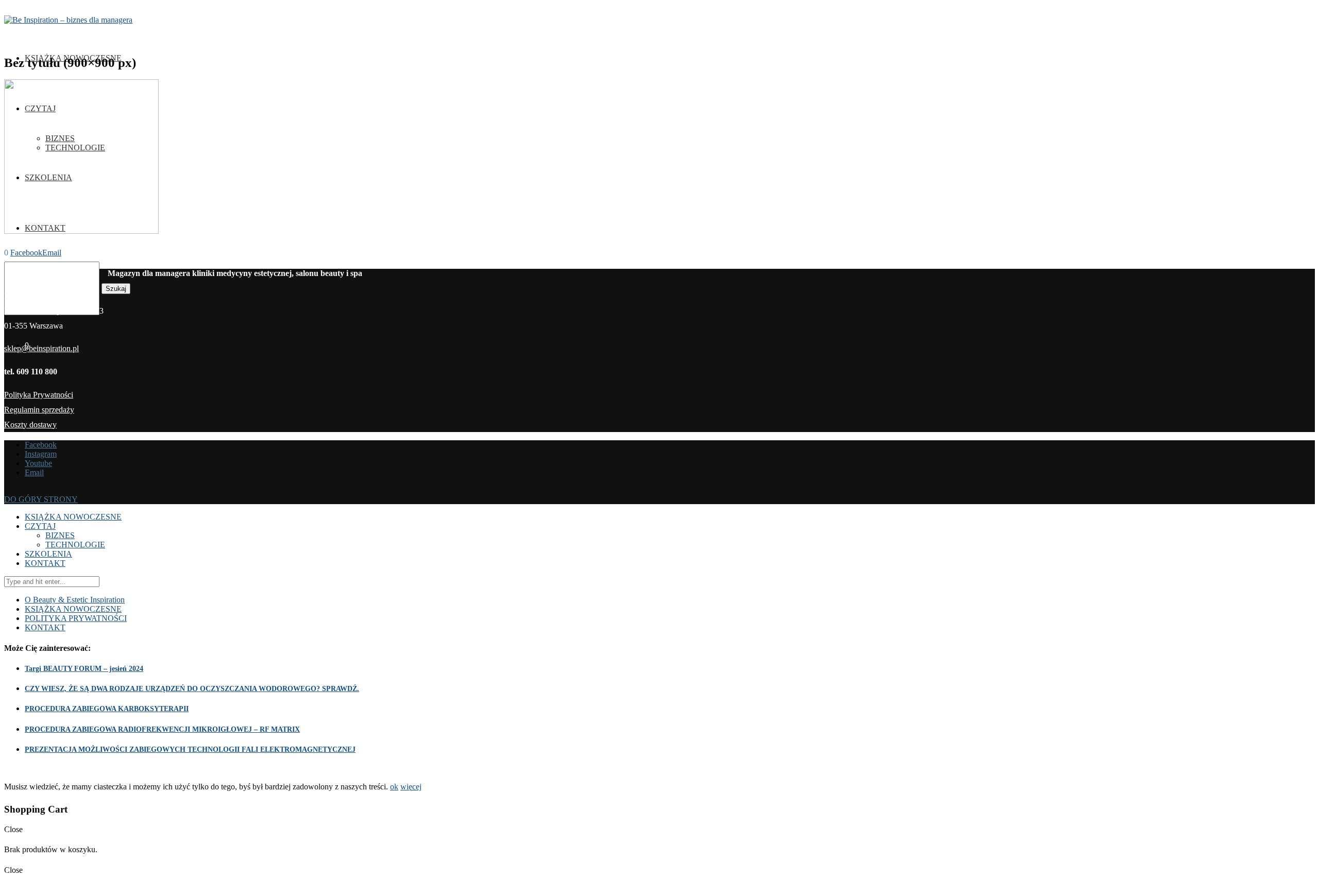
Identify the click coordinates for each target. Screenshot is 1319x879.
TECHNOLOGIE (75, 544)
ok (394, 786)
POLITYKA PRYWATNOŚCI (76, 618)
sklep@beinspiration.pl (41, 348)
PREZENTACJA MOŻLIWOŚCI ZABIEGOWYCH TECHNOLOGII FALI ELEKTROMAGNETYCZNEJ (190, 749)
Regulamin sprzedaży (39, 409)
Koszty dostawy (30, 424)
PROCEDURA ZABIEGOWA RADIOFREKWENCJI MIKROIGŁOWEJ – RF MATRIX (162, 729)
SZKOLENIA (48, 553)
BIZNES (60, 535)
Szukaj (116, 288)
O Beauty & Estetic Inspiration (75, 599)
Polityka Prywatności (38, 394)
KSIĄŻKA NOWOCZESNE (73, 516)
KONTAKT (45, 563)
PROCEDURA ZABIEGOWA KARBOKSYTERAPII (107, 709)
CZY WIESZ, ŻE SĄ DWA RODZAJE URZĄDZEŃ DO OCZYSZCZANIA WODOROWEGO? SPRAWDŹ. (192, 689)
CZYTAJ (40, 526)
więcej (410, 786)
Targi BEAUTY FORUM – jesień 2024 (84, 669)
